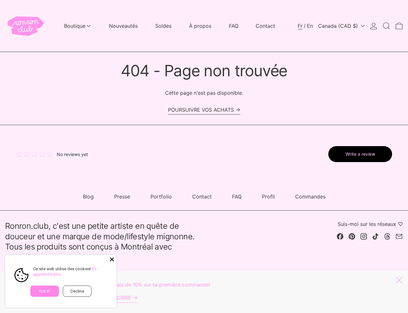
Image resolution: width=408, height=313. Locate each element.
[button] (386, 26)
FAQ (237, 196)
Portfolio (161, 196)
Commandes (310, 196)
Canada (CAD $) (339, 26)
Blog (88, 196)
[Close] (112, 259)
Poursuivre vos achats (201, 110)
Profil (268, 196)
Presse (122, 196)
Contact (202, 196)
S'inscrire (117, 297)
